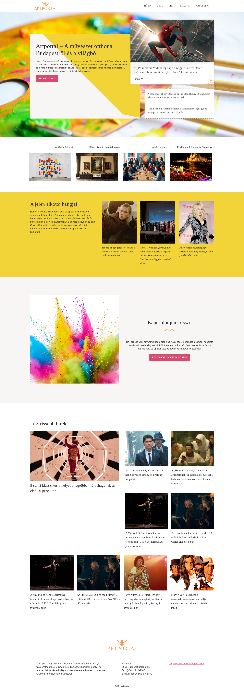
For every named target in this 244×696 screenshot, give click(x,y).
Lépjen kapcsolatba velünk (169, 357)
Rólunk (185, 6)
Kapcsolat (203, 6)
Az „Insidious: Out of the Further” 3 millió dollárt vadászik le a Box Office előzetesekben (191, 537)
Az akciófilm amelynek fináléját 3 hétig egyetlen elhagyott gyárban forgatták (144, 475)
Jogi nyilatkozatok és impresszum (186, 663)
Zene (160, 6)
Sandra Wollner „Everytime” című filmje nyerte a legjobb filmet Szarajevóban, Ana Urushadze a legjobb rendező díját (155, 255)
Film (171, 6)
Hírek (148, 6)
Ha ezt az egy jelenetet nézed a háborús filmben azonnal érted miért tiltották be (118, 251)
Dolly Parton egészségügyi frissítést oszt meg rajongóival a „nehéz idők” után (196, 251)
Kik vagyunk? (47, 78)
